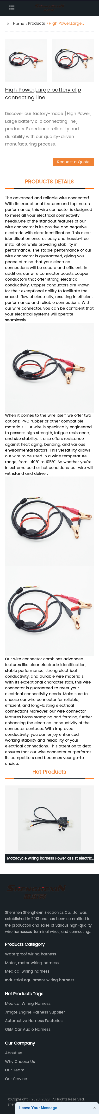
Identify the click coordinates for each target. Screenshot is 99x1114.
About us (13, 1053)
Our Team (14, 1070)
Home (18, 24)
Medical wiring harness (27, 971)
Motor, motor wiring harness (32, 963)
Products (36, 23)
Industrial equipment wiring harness (39, 980)
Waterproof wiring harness (30, 954)
